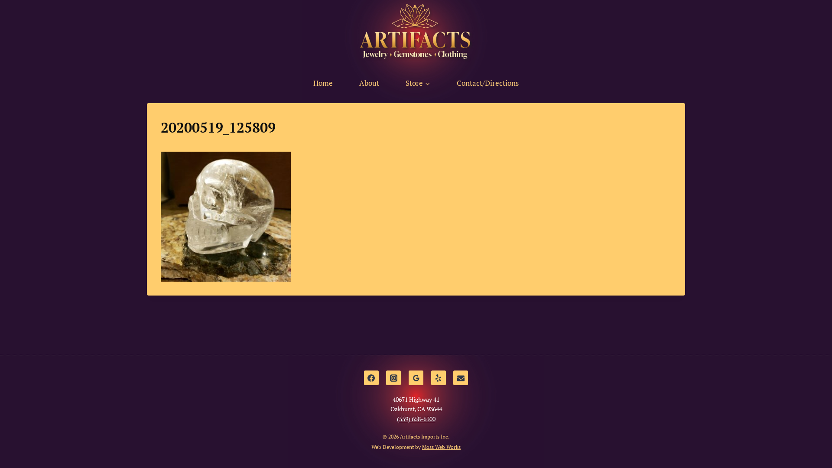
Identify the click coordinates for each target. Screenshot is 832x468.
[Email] (460, 377)
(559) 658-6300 (416, 419)
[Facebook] (371, 377)
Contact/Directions (488, 83)
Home (323, 83)
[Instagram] (393, 377)
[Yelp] (438, 377)
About (369, 83)
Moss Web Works (441, 447)
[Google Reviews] (416, 377)
